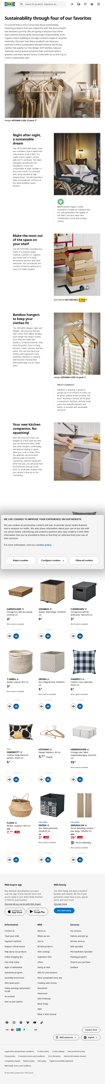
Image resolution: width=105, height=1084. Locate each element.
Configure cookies (50, 560)
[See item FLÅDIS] (20, 805)
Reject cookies (20, 560)
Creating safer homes (47, 983)
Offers (40, 962)
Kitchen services (77, 941)
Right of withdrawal (13, 967)
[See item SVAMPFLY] (84, 662)
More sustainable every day (49, 977)
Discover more (60, 904)
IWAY (39, 1009)
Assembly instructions (14, 977)
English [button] (91, 1037)
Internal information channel (75, 1056)
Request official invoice (15, 946)
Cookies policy (43, 1051)
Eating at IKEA (43, 967)
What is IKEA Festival (46, 1014)
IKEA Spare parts (12, 983)
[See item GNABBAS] (52, 591)
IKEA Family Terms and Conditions (18, 1066)
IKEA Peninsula (44, 998)
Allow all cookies (84, 560)
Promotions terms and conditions (31, 1056)
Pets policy (42, 1061)
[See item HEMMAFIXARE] (84, 732)
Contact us (9, 930)
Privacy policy (10, 1056)
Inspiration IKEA (44, 957)
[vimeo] (27, 1022)
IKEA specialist (76, 946)
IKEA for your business (47, 972)
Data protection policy (76, 1051)
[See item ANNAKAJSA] (84, 805)
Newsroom (42, 993)
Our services (75, 930)
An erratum (10, 996)
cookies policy (43, 545)
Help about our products (16, 951)
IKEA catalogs (43, 951)
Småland (74, 967)
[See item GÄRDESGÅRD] (20, 591)
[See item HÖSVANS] (52, 732)
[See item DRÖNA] (52, 662)
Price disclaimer (54, 1056)
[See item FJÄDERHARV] (84, 591)
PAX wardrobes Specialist (81, 951)
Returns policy (28, 1061)
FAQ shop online (12, 962)
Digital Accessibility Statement (61, 1061)
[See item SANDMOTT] (20, 732)
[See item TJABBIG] (20, 662)
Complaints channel (12, 1061)
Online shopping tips (14, 957)
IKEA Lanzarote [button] (66, 1037)
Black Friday (42, 1003)
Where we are (43, 936)
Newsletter (42, 988)
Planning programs (78, 957)
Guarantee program (13, 972)
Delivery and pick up (79, 936)
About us (41, 930)
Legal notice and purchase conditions (19, 1051)
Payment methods (13, 941)
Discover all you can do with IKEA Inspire (23, 904)
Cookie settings (58, 1051)
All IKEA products (45, 946)
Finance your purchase (80, 962)
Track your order (12, 936)
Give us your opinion (14, 1001)
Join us (40, 941)
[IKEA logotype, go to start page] (10, 4)
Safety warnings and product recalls (17, 989)
